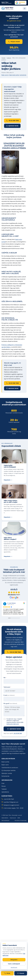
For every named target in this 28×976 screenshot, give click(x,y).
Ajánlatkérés (5, 792)
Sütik (19, 818)
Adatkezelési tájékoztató (12, 724)
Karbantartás (5, 776)
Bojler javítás (5, 762)
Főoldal (3, 58)
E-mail (9, 695)
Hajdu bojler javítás (14, 75)
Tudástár (9, 58)
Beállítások (14, 967)
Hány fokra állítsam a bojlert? (10, 538)
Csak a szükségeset (14, 964)
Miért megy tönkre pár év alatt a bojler (10, 501)
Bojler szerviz (5, 75)
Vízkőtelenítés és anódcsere (10, 767)
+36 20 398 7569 (17, 733)
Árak (3, 783)
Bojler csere (5, 765)
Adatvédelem (5, 818)
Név (5, 677)
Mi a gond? (10, 703)
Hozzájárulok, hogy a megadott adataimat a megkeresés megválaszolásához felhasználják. (15, 721)
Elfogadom (14, 959)
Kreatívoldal (23, 820)
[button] (20, 3)
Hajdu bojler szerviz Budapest (10, 466)
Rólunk (4, 786)
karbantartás (23, 75)
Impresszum (13, 818)
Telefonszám (7, 687)
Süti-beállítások (5, 820)
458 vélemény (12, 594)
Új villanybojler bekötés (8, 770)
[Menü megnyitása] (24, 8)
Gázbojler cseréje (7, 773)
